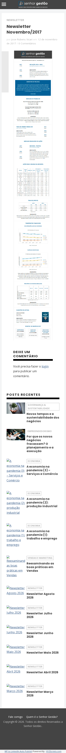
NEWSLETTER (15, 20)
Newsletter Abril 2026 (42, 672)
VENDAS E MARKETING (40, 557)
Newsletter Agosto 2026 (41, 595)
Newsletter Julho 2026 (39, 615)
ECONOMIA (34, 461)
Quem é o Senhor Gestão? (42, 717)
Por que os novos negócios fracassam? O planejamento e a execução (40, 444)
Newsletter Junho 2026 (40, 635)
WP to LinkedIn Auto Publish (18, 751)
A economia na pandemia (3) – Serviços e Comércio (42, 470)
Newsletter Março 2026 (40, 693)
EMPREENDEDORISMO (39, 431)
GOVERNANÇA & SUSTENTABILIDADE (39, 406)
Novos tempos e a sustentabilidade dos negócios (43, 417)
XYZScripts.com (53, 751)
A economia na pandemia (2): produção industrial (42, 502)
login (45, 366)
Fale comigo (15, 717)
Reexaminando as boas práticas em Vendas (40, 567)
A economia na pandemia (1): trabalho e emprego (42, 534)
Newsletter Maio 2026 (43, 653)
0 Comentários (27, 43)
